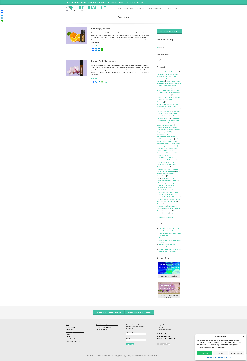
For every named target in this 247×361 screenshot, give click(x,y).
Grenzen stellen (161, 129)
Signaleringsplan (162, 185)
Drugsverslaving (162, 106)
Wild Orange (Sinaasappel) (101, 28)
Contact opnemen (101, 329)
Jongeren (171, 139)
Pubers (169, 169)
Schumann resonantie (163, 180)
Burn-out (159, 95)
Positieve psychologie (163, 166)
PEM (172, 162)
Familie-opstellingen (163, 113)
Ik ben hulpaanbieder (155, 8)
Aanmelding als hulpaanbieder (75, 332)
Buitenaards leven (174, 92)
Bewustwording (161, 90)
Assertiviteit (177, 83)
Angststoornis (175, 81)
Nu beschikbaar (129, 8)
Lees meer (94, 45)
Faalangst (176, 111)
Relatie (159, 173)
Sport (167, 190)
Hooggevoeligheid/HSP (164, 132)
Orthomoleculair (162, 157)
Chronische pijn (161, 97)
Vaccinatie (160, 204)
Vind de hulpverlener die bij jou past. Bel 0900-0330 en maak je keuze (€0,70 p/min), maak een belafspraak (97, 2)
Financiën (167, 118)
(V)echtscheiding (162, 206)
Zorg (171, 213)
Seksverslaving (161, 183)
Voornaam (129, 332)
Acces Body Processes (172, 72)
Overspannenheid (162, 160)
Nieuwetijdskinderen (170, 148)
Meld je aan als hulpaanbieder (165, 217)
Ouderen (170, 157)
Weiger (220, 353)
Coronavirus (170, 99)
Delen (106, 50)
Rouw (168, 176)
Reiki (177, 171)
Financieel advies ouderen (164, 116)
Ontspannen (161, 153)
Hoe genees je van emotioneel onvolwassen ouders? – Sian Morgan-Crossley (170, 240)
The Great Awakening (173, 197)
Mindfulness (175, 143)
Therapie (171, 199)
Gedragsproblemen (173, 120)
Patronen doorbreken (163, 162)
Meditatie (168, 143)
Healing (169, 129)
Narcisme (168, 146)
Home (119, 8)
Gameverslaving (161, 120)
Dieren (169, 104)
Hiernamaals (176, 129)
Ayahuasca (160, 88)
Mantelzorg (160, 143)
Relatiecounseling (167, 173)
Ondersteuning (161, 150)
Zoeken (68, 334)
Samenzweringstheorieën (168, 178)
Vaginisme (167, 204)
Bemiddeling (168, 88)
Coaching (170, 97)
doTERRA (176, 104)
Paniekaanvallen (173, 160)
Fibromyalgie (173, 113)
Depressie (168, 102)
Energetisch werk (174, 109)
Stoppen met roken (162, 192)
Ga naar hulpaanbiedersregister (108, 312)
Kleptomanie (172, 141)
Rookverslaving (161, 176)
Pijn (174, 164)
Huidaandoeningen (162, 134)
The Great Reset (162, 199)
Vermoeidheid (172, 206)
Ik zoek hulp (140, 8)
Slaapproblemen (172, 185)
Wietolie (159, 213)
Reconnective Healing (168, 171)
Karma (159, 141)
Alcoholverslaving (162, 76)
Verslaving (160, 208)
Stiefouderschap (175, 190)
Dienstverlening (161, 104)
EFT (167, 109)
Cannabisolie (167, 95)
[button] (243, 337)
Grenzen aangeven (171, 127)
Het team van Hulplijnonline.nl (166, 338)
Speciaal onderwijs (162, 187)
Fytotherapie (175, 118)
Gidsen (172, 125)
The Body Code (168, 194)
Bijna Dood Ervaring (173, 90)
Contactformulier (162, 334)
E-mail (128, 338)
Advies (175, 74)
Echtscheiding (172, 106)
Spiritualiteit (160, 190)
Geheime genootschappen (165, 122)
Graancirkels (160, 127)
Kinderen (164, 141)
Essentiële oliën (167, 111)
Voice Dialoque (167, 210)
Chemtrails (175, 95)
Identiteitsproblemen (163, 136)
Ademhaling (160, 74)
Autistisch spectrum (169, 85)
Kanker (177, 139)
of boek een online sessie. (136, 2)
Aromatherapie (161, 83)
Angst (168, 81)
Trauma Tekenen (167, 201)
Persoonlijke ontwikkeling (164, 164)
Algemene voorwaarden (73, 341)
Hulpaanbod (69, 329)
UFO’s (175, 201)
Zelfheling (166, 213)
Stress (171, 192)
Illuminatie (174, 136)
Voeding (166, 208)
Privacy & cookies (211, 357)
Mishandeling (161, 146)
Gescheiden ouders (163, 125)
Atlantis (160, 85)
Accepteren (204, 353)
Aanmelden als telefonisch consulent (107, 325)
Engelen (159, 111)
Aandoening (160, 72)
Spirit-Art (172, 187)
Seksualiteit (174, 180)
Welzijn (175, 210)
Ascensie (170, 83)
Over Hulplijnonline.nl (163, 336)
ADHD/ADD (168, 74)
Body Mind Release (162, 92)
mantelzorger (170, 150)
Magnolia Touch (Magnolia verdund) (104, 61)
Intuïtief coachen (162, 139)
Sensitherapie (171, 183)
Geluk (176, 122)
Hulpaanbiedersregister (169, 31)
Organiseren (167, 155)
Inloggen (168, 8)
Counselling (160, 102)
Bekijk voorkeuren (236, 353)
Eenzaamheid (161, 109)
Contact (231, 357)
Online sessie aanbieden (103, 327)
